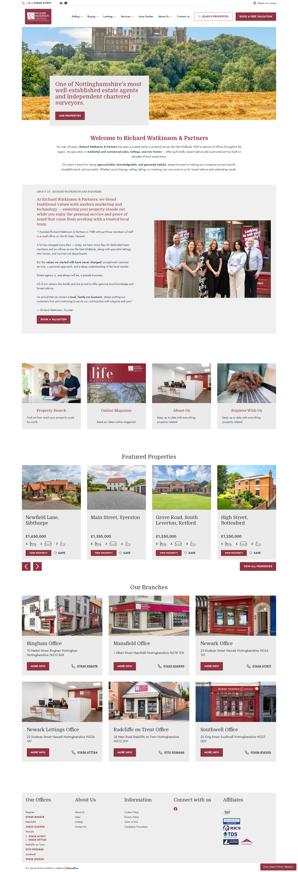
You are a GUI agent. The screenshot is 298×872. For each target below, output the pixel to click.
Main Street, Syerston (115, 517)
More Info (38, 666)
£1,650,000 (36, 536)
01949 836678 (87, 666)
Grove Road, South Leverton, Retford (177, 520)
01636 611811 (42, 3)
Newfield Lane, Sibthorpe (42, 520)
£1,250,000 (166, 536)
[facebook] (175, 809)
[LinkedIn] (61, 3)
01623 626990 (173, 666)
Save (61, 553)
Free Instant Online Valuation (278, 867)
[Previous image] (26, 566)
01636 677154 (87, 752)
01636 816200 (261, 752)
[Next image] (37, 566)
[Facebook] (65, 3)
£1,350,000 (101, 536)
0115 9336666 (174, 752)
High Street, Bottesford (234, 520)
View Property (38, 553)
